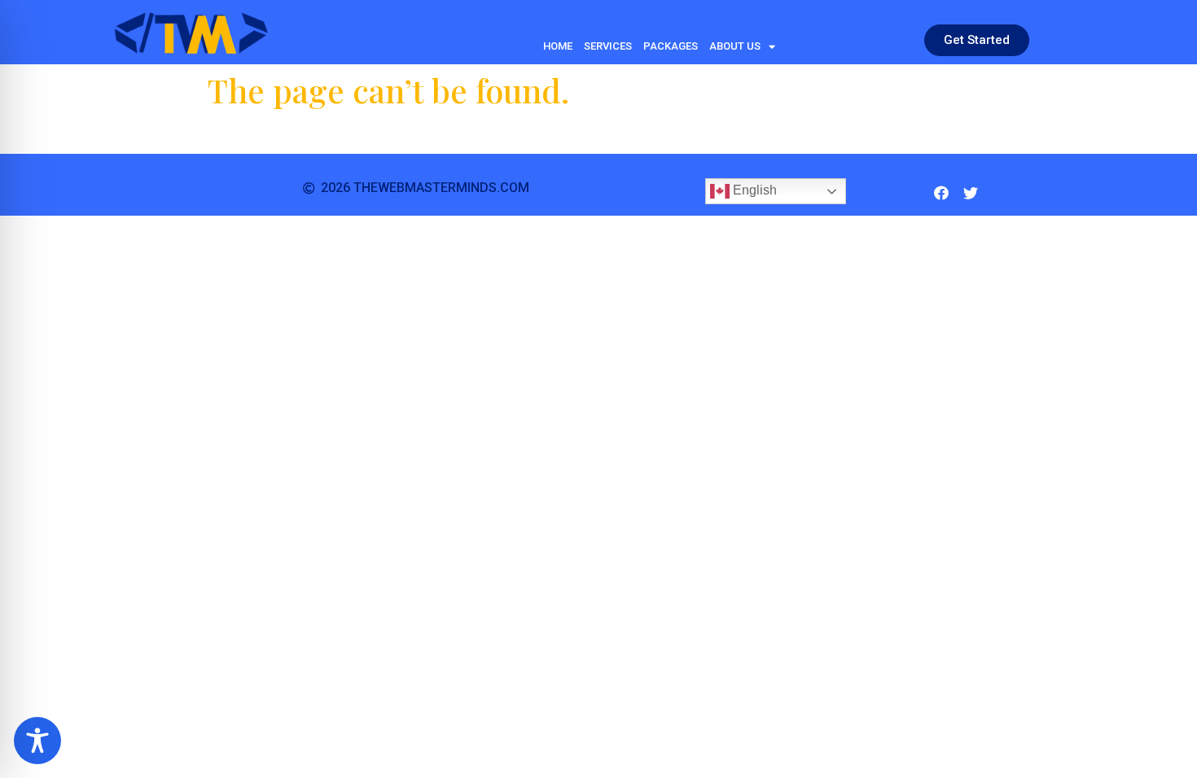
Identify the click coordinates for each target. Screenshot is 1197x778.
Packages (670, 46)
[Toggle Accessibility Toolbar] (37, 740)
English (753, 191)
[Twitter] (970, 193)
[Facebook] (941, 193)
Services (608, 46)
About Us (735, 46)
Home (557, 46)
